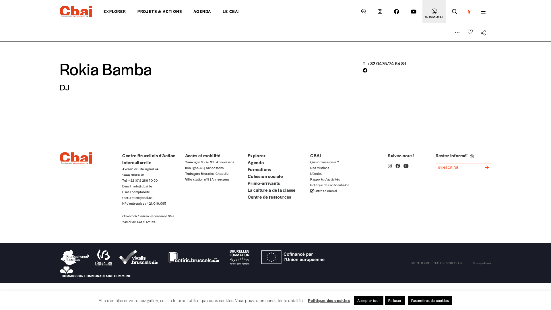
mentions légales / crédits (437, 263)
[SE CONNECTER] (434, 11)
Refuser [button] (394, 300)
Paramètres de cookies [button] (430, 300)
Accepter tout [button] (368, 300)
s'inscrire (448, 167)
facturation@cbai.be (137, 197)
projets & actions (159, 11)
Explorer (115, 11)
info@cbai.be (143, 186)
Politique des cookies (329, 300)
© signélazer (482, 263)
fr (469, 11)
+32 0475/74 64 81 (387, 63)
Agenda (202, 11)
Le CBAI (231, 11)
